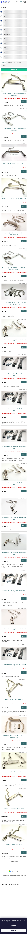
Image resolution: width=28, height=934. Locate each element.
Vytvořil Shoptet (15, 871)
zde (7, 922)
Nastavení (13, 925)
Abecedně (3, 65)
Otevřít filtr (14, 69)
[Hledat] (16, 1)
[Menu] (24, 1)
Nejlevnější (9, 62)
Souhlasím (13, 930)
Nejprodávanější (17, 62)
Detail (23, 101)
